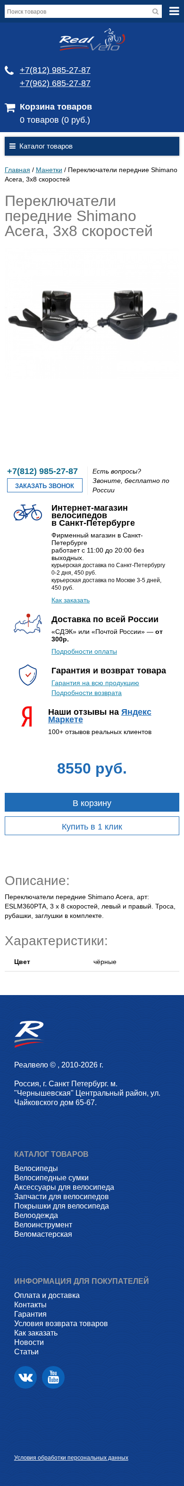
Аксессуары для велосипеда (64, 1187)
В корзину (92, 803)
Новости (29, 1342)
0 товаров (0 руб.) (55, 120)
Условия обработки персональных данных (71, 1457)
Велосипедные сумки (51, 1178)
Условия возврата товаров (61, 1324)
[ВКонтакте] (25, 1377)
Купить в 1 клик (92, 826)
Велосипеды (36, 1168)
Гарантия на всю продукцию (95, 683)
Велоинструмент (43, 1225)
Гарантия (30, 1314)
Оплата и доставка (47, 1295)
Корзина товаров (56, 106)
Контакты (30, 1305)
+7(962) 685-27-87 (55, 83)
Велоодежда (36, 1215)
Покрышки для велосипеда (61, 1206)
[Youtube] (53, 1377)
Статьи (26, 1352)
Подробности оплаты (84, 651)
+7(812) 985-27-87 (55, 70)
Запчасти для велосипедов (61, 1197)
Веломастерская (43, 1234)
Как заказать (70, 600)
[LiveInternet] (21, 1443)
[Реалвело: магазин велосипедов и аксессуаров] (92, 48)
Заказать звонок (44, 486)
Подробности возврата (86, 692)
